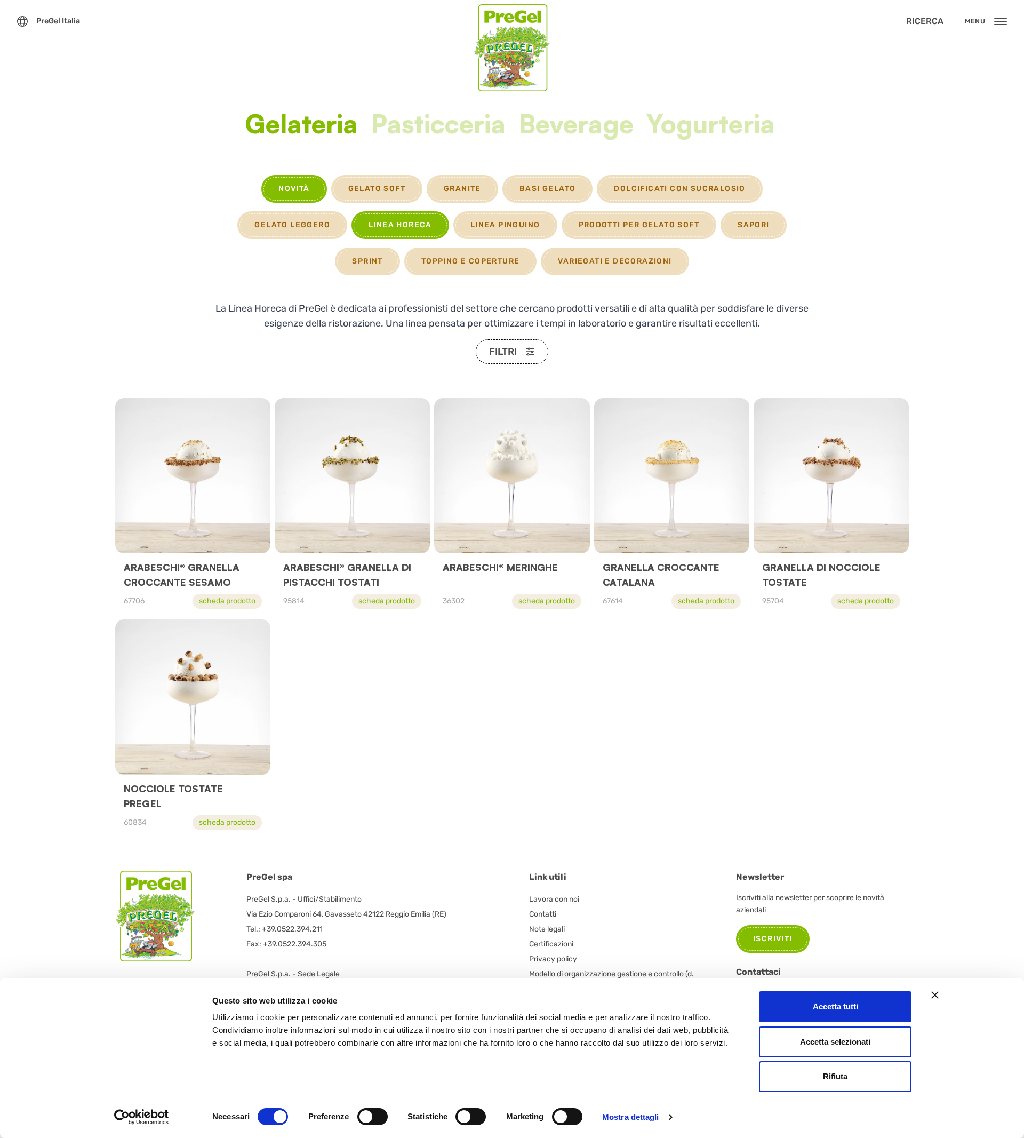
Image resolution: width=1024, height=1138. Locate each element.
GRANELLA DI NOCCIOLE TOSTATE (821, 574)
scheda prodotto (227, 601)
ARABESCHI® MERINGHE (500, 567)
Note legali (547, 929)
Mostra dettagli (630, 1116)
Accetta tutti (835, 1006)
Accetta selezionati (835, 1041)
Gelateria (301, 125)
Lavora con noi (554, 899)
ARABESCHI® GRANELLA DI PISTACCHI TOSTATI (347, 574)
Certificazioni (551, 944)
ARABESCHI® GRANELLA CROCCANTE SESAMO (181, 574)
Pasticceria (438, 125)
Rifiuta (835, 1076)
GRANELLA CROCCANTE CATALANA (661, 574)
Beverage (576, 125)
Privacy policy (553, 959)
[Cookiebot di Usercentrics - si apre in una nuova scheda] (141, 1117)
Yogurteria (710, 125)
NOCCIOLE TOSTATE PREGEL (173, 796)
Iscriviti (773, 938)
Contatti (542, 914)
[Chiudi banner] (935, 995)
